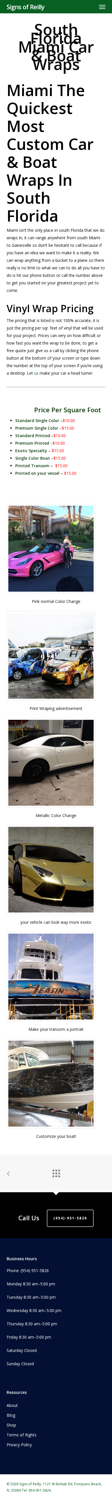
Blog (11, 1415)
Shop (11, 1425)
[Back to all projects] (56, 1172)
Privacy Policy (19, 1444)
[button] (102, 7)
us (36, 373)
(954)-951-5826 (70, 1218)
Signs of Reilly (26, 6)
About (12, 1405)
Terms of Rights (21, 1435)
